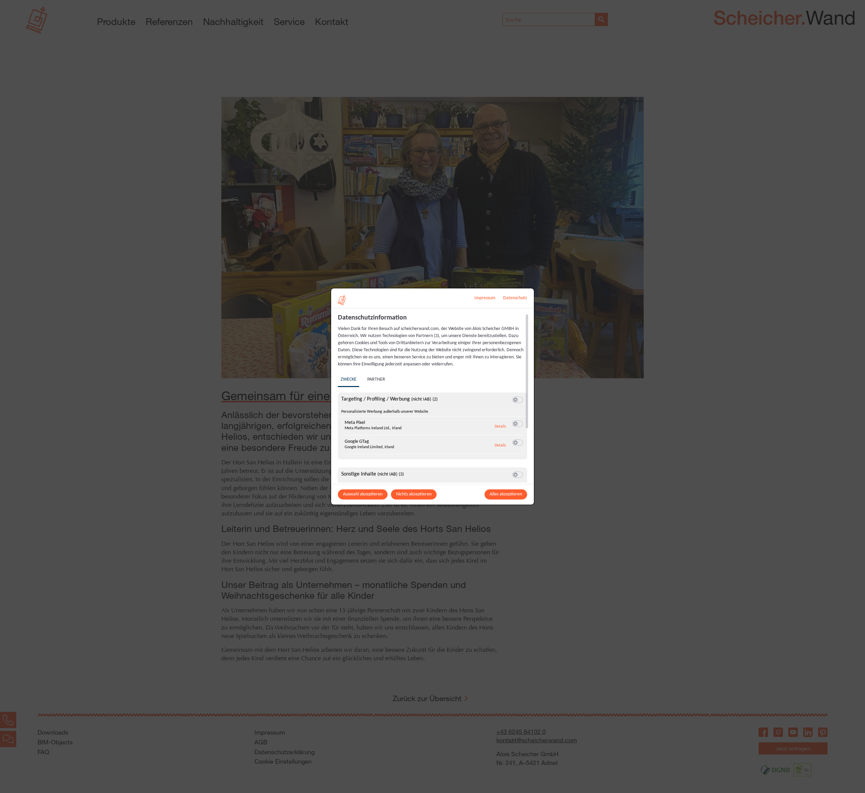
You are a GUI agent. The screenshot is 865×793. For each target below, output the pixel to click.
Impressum (484, 298)
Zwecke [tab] (348, 379)
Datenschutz (515, 298)
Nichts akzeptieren (413, 494)
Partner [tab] (376, 379)
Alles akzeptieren (506, 494)
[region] (433, 398)
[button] (515, 400)
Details (500, 427)
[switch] (518, 400)
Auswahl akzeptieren (362, 494)
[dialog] (432, 396)
